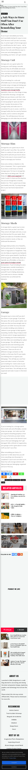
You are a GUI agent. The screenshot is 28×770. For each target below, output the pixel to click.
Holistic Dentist (14, 710)
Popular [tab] (8, 630)
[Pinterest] (15, 474)
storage (23, 480)
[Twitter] (10, 474)
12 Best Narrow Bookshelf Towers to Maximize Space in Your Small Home (18, 645)
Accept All (14, 762)
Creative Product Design (14, 748)
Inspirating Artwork (14, 742)
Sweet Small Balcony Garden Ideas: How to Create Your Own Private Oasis (18, 636)
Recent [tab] (21, 630)
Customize (14, 767)
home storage (8, 480)
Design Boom (14, 726)
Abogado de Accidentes (14, 716)
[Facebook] (4, 474)
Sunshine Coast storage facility (10, 90)
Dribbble (14, 720)
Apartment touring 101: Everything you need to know (18, 496)
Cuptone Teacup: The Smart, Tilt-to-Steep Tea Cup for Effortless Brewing (18, 663)
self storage (16, 480)
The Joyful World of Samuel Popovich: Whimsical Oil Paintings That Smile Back (17, 654)
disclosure (23, 697)
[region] (14, 759)
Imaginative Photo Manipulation (14, 739)
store (3, 482)
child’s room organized (14, 176)
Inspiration (4, 13)
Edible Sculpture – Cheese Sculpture (16, 515)
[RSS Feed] (21, 554)
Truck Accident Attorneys (14, 713)
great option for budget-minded (11, 262)
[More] (4, 477)
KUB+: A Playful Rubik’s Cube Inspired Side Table (18, 506)
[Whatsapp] (21, 474)
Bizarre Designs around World (14, 745)
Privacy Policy (12, 758)
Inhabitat (14, 723)
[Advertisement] (14, 391)
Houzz (14, 729)
